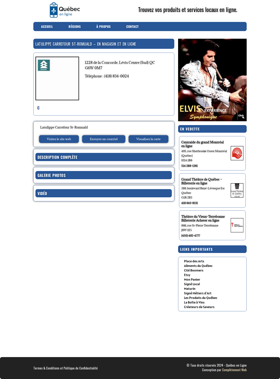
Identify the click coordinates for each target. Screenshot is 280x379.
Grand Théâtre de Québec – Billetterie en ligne (201, 181)
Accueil (47, 26)
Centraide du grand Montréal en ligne (202, 144)
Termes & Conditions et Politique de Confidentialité (65, 368)
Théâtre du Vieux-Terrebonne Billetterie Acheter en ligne (203, 218)
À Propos (103, 26)
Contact (132, 26)
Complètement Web (234, 369)
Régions (75, 26)
